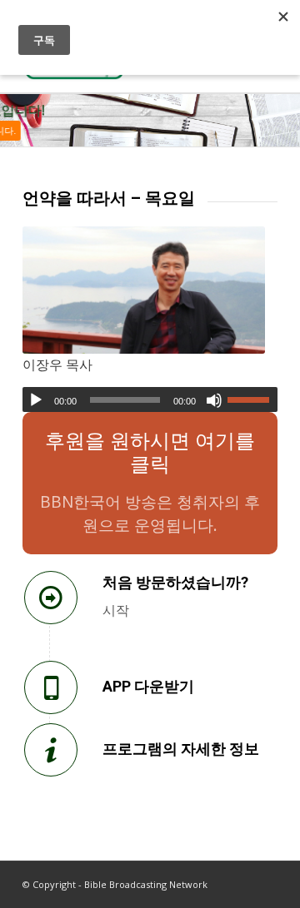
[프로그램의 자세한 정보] (51, 750)
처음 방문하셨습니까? (175, 582)
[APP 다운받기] (51, 687)
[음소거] (214, 400)
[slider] (253, 399)
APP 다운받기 (148, 686)
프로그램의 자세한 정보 (180, 748)
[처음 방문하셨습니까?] (51, 597)
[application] (150, 399)
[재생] (36, 400)
